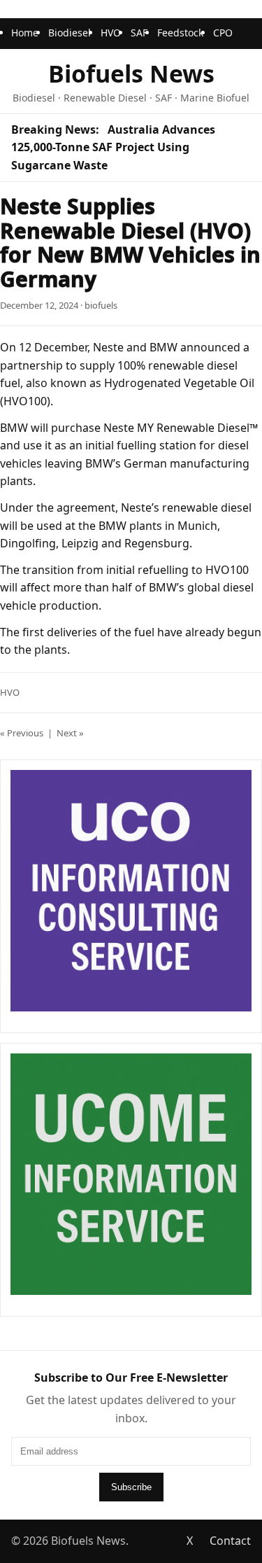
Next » (70, 733)
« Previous (21, 733)
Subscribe (131, 1487)
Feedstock (180, 32)
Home (24, 32)
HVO (111, 32)
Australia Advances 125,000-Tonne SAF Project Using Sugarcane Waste (113, 147)
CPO (223, 32)
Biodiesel (69, 32)
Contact (230, 1540)
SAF (139, 32)
